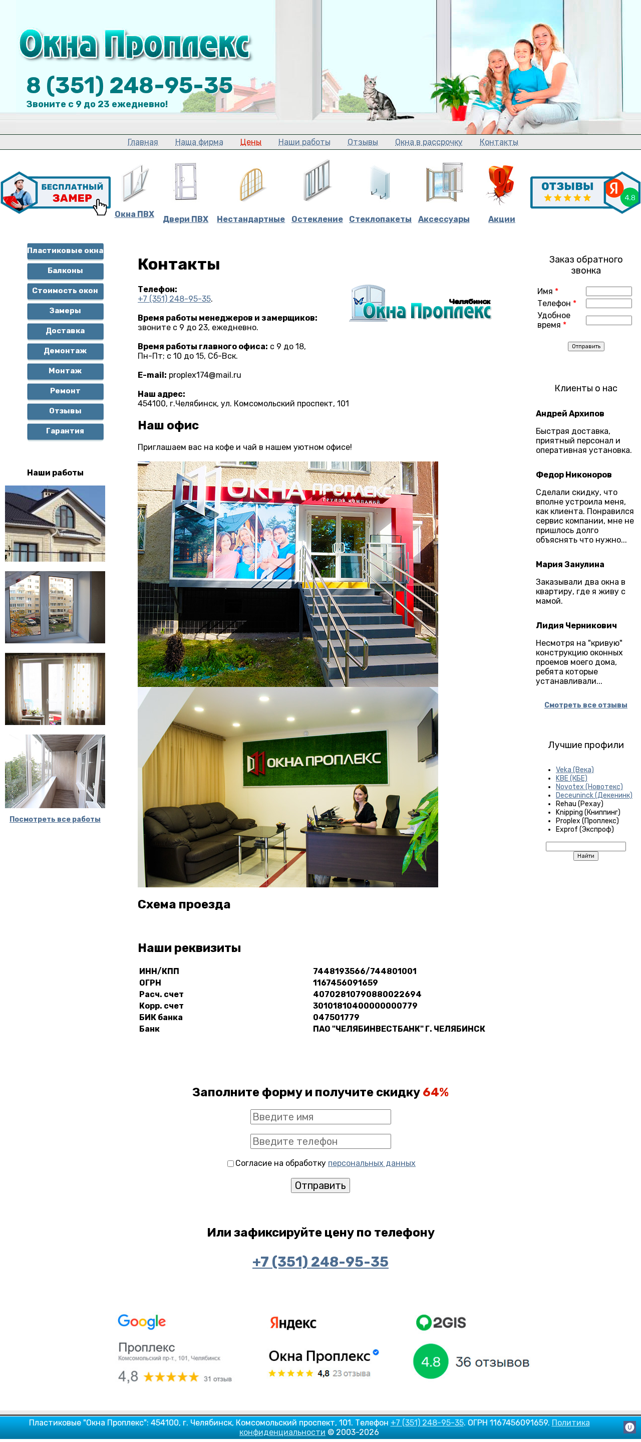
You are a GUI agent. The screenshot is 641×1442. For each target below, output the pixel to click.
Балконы (65, 270)
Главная (143, 142)
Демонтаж (65, 350)
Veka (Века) (575, 770)
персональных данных (372, 1163)
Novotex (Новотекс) (589, 787)
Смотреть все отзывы (585, 705)
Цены (250, 142)
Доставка (65, 330)
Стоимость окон (65, 290)
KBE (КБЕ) (571, 778)
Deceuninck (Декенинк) (594, 795)
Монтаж (65, 370)
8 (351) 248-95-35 (129, 85)
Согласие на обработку (325, 1163)
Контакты (499, 142)
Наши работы (304, 142)
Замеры (65, 310)
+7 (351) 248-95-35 (174, 299)
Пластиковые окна (65, 250)
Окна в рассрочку (429, 142)
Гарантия (65, 430)
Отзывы (363, 142)
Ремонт (65, 390)
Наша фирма (199, 142)
